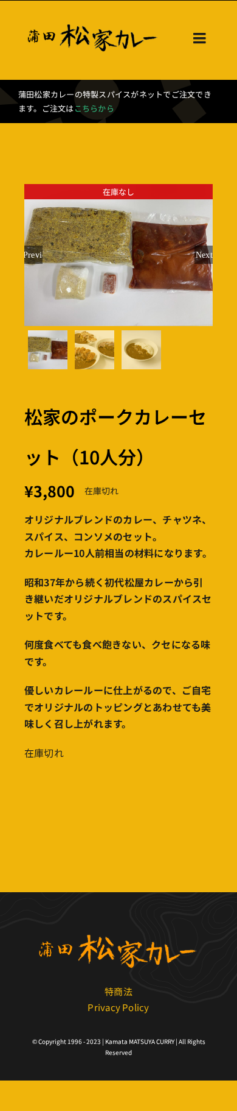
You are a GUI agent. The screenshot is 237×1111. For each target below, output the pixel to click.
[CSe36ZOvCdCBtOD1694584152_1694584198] (118, 933)
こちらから (94, 108)
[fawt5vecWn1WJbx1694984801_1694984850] (93, 24)
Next (204, 254)
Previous (33, 254)
